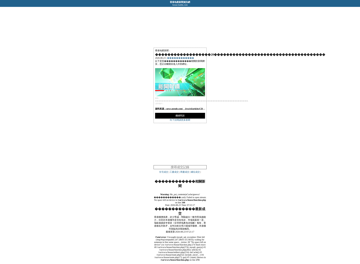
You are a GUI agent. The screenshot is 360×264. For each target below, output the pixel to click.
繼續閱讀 (180, 115)
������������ (180, 58)
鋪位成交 (195, 172)
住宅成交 (163, 172)
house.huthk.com (180, 5)
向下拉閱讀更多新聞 (180, 120)
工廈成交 (174, 172)
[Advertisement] (180, 26)
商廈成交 (184, 172)
